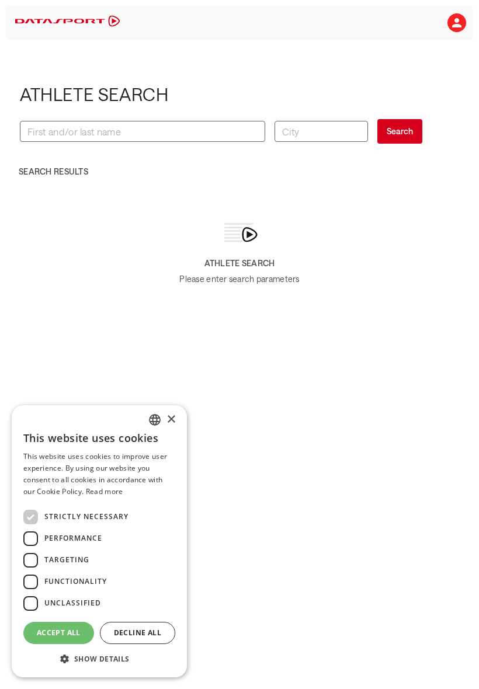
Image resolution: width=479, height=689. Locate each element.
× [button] (170, 419)
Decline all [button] (137, 633)
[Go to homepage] (67, 23)
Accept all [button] (59, 633)
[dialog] (99, 541)
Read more (104, 491)
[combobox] (155, 420)
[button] (456, 23)
